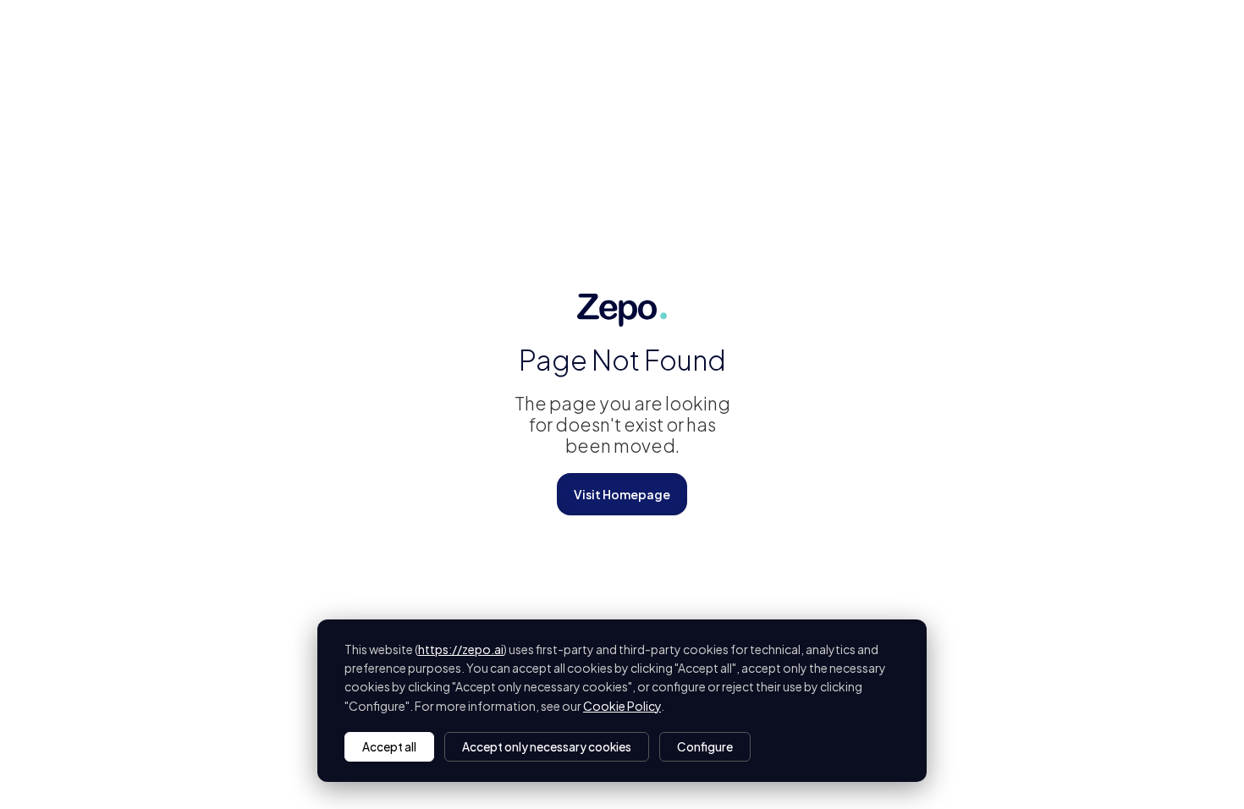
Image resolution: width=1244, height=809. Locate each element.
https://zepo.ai (461, 649)
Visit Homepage (622, 494)
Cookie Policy (622, 705)
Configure (705, 747)
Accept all (389, 747)
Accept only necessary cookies (546, 747)
